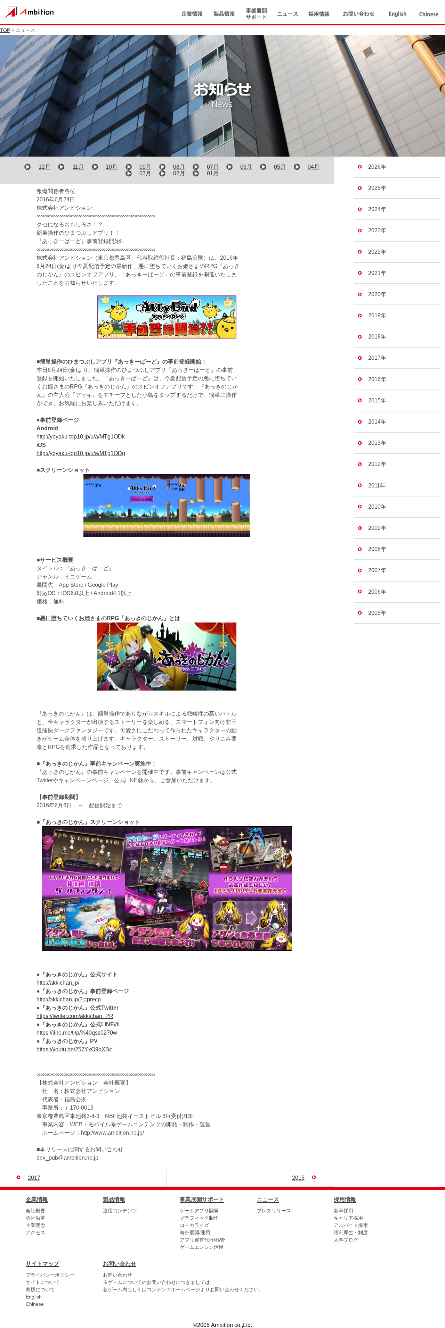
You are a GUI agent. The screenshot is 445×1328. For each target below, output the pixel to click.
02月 (179, 173)
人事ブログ (346, 1240)
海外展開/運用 (195, 1232)
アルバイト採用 (351, 1225)
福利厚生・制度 (351, 1232)
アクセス (35, 1232)
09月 (145, 167)
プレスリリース (274, 1210)
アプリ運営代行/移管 (202, 1240)
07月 (212, 167)
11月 (78, 167)
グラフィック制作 (199, 1218)
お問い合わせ (117, 1275)
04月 (313, 167)
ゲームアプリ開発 (199, 1210)
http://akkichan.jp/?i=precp (69, 999)
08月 (179, 167)
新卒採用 (343, 1210)
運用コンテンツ (120, 1210)
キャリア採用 (348, 1218)
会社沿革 (35, 1218)
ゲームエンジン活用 (202, 1247)
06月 (246, 167)
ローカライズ (194, 1225)
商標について (40, 1289)
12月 (44, 167)
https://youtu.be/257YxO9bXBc (74, 1049)
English (34, 1297)
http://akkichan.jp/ (58, 983)
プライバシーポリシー (50, 1275)
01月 (212, 173)
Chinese (35, 1304)
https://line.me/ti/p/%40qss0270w (77, 1033)
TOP (5, 30)
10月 (112, 167)
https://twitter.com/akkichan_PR (75, 1016)
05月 (280, 167)
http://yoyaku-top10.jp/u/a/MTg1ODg (81, 453)
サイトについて (43, 1282)
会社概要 (35, 1210)
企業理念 (35, 1225)
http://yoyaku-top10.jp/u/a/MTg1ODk (81, 437)
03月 (145, 173)
